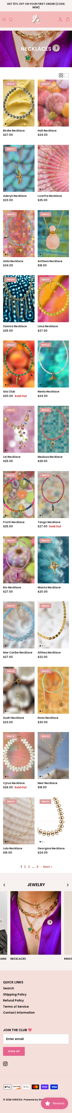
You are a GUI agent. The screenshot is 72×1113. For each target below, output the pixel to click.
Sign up (14, 1051)
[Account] (59, 19)
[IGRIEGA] (36, 19)
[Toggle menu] (4, 19)
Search (8, 988)
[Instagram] (5, 1064)
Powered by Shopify (36, 1099)
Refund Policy (13, 1000)
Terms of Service (16, 1007)
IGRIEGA (17, 1099)
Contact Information (19, 1013)
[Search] (12, 19)
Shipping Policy (14, 994)
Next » (47, 867)
